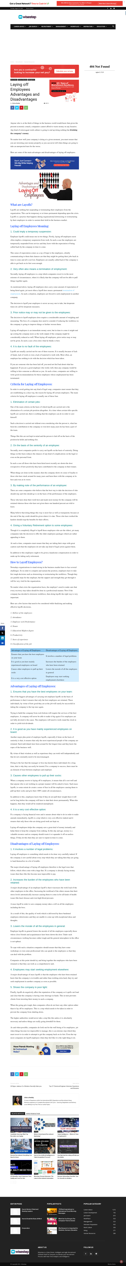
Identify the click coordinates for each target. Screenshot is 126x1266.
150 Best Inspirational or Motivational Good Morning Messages (67, 1211)
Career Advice (19, 26)
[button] (113, 27)
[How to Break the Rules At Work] (15, 1221)
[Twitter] (17, 108)
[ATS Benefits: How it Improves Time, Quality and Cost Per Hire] (21, 1167)
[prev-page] (11, 1182)
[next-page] (15, 1182)
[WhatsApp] (26, 108)
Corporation (26, 1228)
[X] (2, 633)
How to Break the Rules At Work (32, 1219)
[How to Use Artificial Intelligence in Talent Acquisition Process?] (44, 1146)
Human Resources (23, 79)
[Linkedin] (110, 8)
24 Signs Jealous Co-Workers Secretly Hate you (26, 1086)
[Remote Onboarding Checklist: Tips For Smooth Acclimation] (68, 1167)
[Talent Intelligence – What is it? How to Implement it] (68, 1125)
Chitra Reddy (16, 103)
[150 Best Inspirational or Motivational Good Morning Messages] (52, 1211)
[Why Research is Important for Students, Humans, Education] (52, 1230)
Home (12, 62)
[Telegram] (114, 8)
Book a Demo (29, 8)
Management (61, 26)
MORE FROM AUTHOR (33, 1113)
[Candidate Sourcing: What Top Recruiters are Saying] (21, 1125)
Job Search (33, 26)
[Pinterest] (21, 108)
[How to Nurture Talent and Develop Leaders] (15, 1211)
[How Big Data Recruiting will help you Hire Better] (68, 1146)
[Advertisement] (80, 17)
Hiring (12, 1131)
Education (101, 26)
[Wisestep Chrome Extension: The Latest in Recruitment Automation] (44, 1167)
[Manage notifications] (121, 1261)
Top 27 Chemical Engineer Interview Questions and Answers (64, 1087)
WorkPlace (74, 26)
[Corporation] (15, 1230)
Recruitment (46, 26)
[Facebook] (107, 8)
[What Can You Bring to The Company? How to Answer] (52, 1221)
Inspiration (87, 26)
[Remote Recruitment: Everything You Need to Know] (21, 1146)
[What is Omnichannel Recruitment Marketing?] (44, 1125)
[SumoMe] (2, 642)
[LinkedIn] (2, 638)
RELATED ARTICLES (18, 1113)
